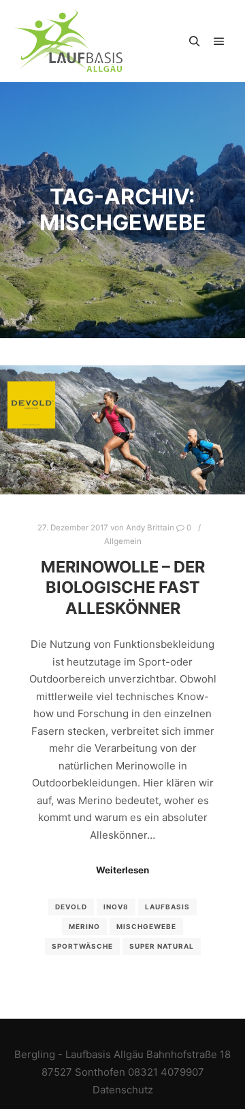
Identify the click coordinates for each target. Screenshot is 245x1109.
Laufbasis (167, 907)
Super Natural (161, 946)
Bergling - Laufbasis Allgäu (79, 1054)
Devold (71, 907)
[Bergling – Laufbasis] (68, 41)
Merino (84, 926)
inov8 (116, 907)
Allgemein (123, 541)
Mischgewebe (146, 926)
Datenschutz (123, 1089)
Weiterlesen (122, 870)
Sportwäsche (82, 946)
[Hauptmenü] (219, 41)
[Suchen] (194, 41)
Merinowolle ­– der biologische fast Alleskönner (123, 587)
